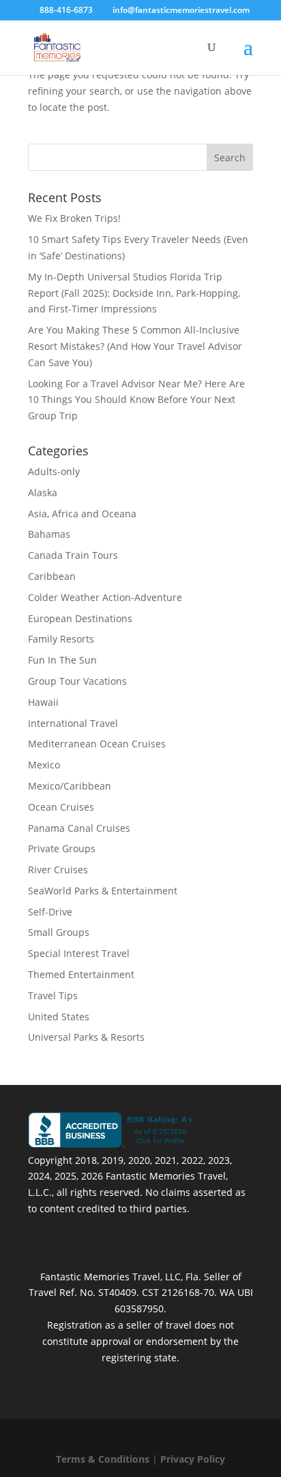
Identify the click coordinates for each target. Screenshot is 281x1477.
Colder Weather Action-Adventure (105, 597)
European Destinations (80, 618)
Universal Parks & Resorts (86, 1036)
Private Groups (61, 848)
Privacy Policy (192, 1458)
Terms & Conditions (102, 1458)
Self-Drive (50, 911)
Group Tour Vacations (77, 681)
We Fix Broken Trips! (74, 218)
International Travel (73, 723)
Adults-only (54, 471)
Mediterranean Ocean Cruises (97, 743)
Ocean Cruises (61, 806)
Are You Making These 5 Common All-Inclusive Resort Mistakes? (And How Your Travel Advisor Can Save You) (135, 346)
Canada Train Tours (73, 555)
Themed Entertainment (81, 974)
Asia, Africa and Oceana (82, 513)
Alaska (42, 492)
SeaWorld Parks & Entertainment (102, 890)
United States (58, 1016)
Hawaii (43, 702)
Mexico (44, 764)
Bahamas (49, 534)
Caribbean (52, 576)
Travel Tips (53, 995)
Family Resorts (61, 638)
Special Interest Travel (79, 953)
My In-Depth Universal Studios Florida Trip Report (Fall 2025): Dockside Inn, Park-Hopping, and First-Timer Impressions (134, 293)
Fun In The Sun (62, 659)
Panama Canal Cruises (79, 828)
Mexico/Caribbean (69, 785)
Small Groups (58, 932)
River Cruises (58, 869)
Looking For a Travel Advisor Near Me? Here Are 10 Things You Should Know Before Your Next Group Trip (136, 400)
